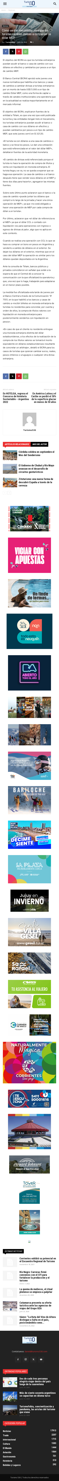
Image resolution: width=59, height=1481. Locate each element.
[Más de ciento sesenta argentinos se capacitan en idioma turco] (10, 1396)
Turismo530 (10, 42)
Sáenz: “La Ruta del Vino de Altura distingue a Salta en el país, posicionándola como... (37, 1319)
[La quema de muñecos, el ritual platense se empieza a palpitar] (10, 1293)
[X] (12, 51)
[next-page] (9, 493)
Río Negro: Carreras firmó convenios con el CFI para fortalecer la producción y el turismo (34, 1276)
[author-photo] (29, 426)
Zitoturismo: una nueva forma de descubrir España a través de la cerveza (36, 482)
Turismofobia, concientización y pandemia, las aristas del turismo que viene (37, 1409)
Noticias (11, 10)
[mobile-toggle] (4, 4)
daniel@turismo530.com (36, 1351)
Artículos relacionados (17, 444)
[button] (55, 4)
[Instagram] (25, 1359)
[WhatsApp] (25, 51)
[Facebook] (6, 51)
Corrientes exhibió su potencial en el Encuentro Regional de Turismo (37, 1260)
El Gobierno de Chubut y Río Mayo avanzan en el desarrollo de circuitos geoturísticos (36, 468)
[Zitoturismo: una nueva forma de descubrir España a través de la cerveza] (10, 482)
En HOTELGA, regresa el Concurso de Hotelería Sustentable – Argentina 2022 (16, 397)
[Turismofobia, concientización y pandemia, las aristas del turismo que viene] (10, 1410)
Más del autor (39, 444)
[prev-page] (4, 493)
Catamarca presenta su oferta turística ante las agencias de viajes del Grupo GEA (35, 1305)
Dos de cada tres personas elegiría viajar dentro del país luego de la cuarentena (35, 1381)
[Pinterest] (19, 51)
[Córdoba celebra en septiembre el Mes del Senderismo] (10, 455)
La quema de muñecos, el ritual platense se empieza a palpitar (36, 1290)
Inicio (3, 10)
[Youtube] (41, 1359)
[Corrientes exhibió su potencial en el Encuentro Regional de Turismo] (10, 1262)
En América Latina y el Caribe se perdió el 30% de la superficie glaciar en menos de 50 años (43, 397)
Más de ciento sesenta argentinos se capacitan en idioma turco (37, 1394)
